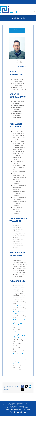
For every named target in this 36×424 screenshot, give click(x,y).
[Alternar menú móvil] (35, 11)
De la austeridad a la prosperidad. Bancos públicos (19, 322)
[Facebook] (22, 386)
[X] (26, 386)
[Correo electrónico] (22, 390)
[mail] (21, 61)
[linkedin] (13, 61)
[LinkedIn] (30, 386)
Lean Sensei (17, 306)
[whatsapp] (17, 61)
